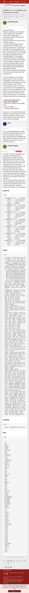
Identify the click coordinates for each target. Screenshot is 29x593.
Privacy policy (21, 572)
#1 (25, 27)
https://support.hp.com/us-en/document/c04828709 (11, 100)
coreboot (17, 16)
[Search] (25, 1)
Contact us (5, 572)
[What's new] (21, 1)
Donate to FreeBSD (18, 5)
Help (4, 574)
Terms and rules (13, 572)
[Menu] (4, 1)
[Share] (23, 27)
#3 (25, 151)
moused (5, 18)
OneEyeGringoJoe (8, 14)
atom (23, 14)
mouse (21, 16)
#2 (25, 128)
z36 (9, 18)
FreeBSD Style (7, 570)
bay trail (5, 16)
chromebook (11, 16)
